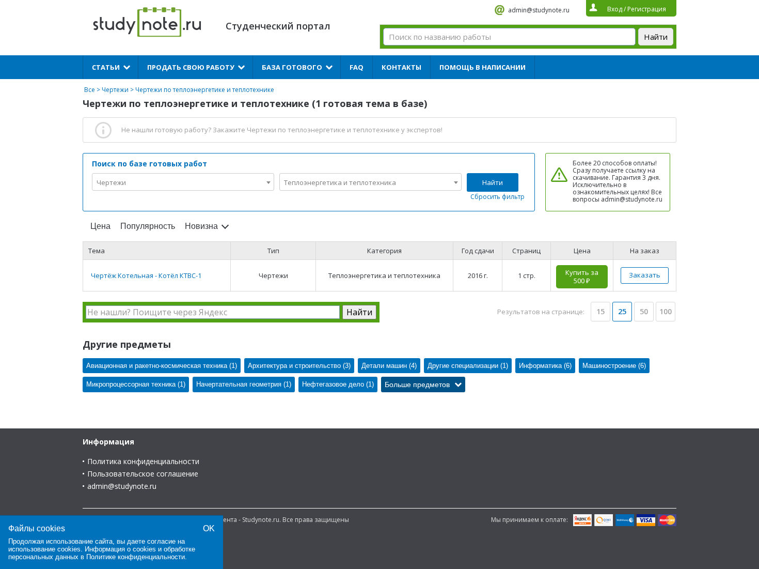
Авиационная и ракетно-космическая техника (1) (161, 366)
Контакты (401, 67)
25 (622, 311)
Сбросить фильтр (497, 196)
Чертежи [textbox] (111, 182)
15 (600, 311)
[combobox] (183, 182)
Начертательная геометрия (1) (243, 384)
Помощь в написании (482, 67)
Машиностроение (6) (614, 366)
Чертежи (115, 89)
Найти (492, 182)
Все (89, 89)
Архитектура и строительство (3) (299, 366)
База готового (292, 67)
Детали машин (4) (389, 366)
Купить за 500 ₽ (581, 276)
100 (665, 311)
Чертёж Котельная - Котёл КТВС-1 (146, 275)
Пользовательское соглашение (142, 474)
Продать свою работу (190, 67)
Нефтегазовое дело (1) (338, 384)
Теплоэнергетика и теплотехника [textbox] (340, 182)
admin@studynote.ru (539, 10)
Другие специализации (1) (468, 366)
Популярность (147, 226)
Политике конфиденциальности (135, 557)
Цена (100, 226)
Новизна (201, 226)
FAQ (356, 67)
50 (644, 311)
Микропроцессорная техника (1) (135, 384)
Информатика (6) (545, 366)
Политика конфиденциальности (143, 461)
